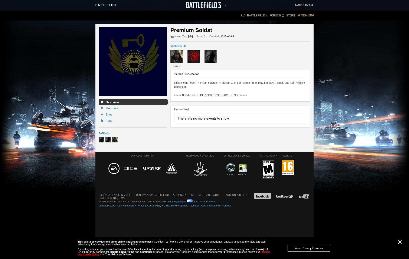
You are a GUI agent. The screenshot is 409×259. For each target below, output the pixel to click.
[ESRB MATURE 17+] (268, 169)
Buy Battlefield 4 (254, 15)
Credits (227, 205)
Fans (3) (104, 133)
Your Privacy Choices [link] (205, 201)
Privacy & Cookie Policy (149, 205)
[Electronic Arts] (114, 168)
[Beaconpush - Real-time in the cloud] (242, 170)
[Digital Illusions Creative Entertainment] (131, 169)
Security (194, 205)
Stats (109, 114)
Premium (306, 15)
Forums (275, 15)
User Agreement (125, 205)
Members (112, 108)
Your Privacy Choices (309, 248)
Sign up (309, 4)
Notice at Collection (211, 205)
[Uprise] (152, 169)
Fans (109, 120)
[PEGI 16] (288, 167)
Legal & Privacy (107, 205)
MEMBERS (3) (178, 46)
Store (290, 15)
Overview (112, 102)
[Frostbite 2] (200, 169)
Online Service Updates (176, 205)
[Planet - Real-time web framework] (231, 169)
